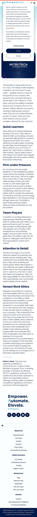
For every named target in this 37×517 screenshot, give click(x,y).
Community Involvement (18, 450)
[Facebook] (18, 414)
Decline (18, 56)
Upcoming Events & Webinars (18, 502)
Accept (18, 51)
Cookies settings (18, 46)
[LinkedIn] (9, 414)
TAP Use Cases (19, 487)
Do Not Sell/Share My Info (23, 514)
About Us (19, 430)
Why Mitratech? (18, 435)
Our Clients (18, 459)
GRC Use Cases (18, 490)
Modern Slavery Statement (16, 512)
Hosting (18, 465)
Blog (18, 478)
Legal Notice (30, 512)
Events (19, 494)
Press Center (18, 447)
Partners (18, 444)
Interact (18, 499)
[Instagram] (27, 414)
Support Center (18, 468)
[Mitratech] (34, 2)
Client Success (18, 455)
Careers (18, 441)
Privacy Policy (10, 28)
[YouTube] (23, 414)
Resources (18, 473)
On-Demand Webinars (18, 505)
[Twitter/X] (14, 414)
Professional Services (18, 462)
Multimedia (18, 484)
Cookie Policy (10, 514)
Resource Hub (18, 481)
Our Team (18, 438)
